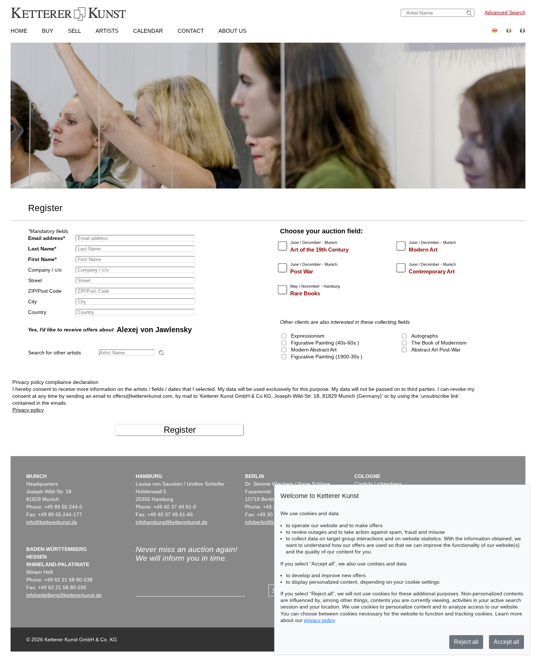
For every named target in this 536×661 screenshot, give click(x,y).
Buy (47, 31)
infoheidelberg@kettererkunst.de (64, 595)
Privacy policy (28, 410)
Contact (191, 31)
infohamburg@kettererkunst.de (171, 522)
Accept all (506, 642)
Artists (107, 31)
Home (19, 31)
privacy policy (319, 620)
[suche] (470, 13)
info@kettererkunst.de (51, 522)
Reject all (466, 642)
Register (180, 430)
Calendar (148, 31)
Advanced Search (505, 12)
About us (232, 31)
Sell (74, 31)
